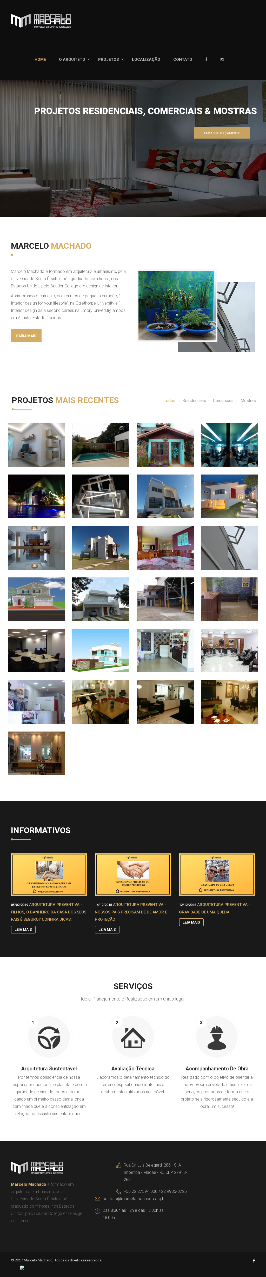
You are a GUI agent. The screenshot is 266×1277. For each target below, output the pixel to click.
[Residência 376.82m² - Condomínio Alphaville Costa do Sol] (91, 644)
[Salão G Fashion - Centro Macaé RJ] (220, 438)
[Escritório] (220, 541)
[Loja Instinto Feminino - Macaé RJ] (156, 644)
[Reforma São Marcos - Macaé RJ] (220, 490)
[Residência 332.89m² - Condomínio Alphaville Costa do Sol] (26, 592)
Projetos (108, 59)
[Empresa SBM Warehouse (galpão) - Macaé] (156, 592)
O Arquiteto (72, 59)
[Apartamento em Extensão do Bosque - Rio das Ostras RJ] (26, 438)
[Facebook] (211, 59)
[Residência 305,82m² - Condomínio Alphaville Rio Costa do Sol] (156, 490)
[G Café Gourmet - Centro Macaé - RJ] (156, 438)
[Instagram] (227, 59)
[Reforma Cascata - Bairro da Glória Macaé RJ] (26, 490)
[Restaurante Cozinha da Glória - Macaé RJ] (156, 541)
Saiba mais (26, 336)
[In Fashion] (220, 644)
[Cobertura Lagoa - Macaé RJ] (91, 695)
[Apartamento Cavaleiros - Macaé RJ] (26, 541)
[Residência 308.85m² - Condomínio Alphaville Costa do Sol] (91, 592)
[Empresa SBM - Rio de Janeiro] (26, 644)
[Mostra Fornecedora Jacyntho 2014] (26, 747)
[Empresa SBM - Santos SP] (220, 592)
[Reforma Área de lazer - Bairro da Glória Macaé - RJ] (91, 438)
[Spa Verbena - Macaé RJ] (91, 490)
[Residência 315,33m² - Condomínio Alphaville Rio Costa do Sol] (91, 541)
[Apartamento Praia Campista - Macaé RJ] (220, 695)
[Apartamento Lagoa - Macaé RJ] (156, 695)
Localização (146, 59)
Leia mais (23, 929)
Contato (182, 59)
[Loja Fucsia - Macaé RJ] (26, 695)
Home (40, 59)
